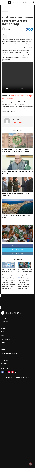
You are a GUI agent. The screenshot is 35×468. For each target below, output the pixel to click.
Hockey (3, 349)
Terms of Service (6, 357)
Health (3, 335)
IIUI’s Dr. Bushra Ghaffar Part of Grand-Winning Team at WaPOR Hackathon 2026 (16, 150)
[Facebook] (2, 372)
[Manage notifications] (30, 463)
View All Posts (18, 122)
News (3, 275)
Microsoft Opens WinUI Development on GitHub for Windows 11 (9, 271)
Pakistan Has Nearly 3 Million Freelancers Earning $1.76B (25, 286)
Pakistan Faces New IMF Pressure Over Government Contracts (8, 286)
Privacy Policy (5, 360)
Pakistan (5, 13)
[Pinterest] (12, 372)
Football (3, 346)
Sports (3, 328)
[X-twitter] (5, 372)
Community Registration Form (10, 353)
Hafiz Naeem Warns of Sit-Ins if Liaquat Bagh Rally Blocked (25, 271)
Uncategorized (22, 275)
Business (3, 325)
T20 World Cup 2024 (7, 339)
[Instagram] (9, 372)
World (3, 332)
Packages (4, 364)
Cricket (3, 342)
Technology (9, 275)
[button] (27, 29)
